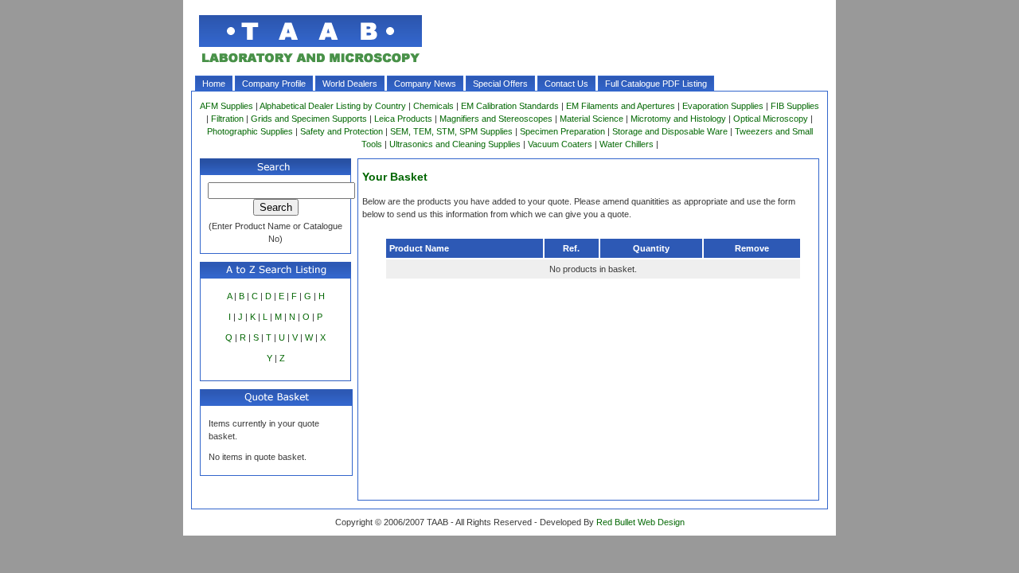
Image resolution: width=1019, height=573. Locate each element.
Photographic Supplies (250, 131)
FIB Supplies (795, 106)
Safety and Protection (341, 131)
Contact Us (566, 83)
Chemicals (433, 106)
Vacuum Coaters (560, 144)
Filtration (227, 118)
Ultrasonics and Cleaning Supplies (455, 144)
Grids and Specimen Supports (309, 118)
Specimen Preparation (562, 131)
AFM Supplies (226, 106)
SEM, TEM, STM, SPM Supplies (451, 131)
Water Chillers (626, 144)
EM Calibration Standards (510, 106)
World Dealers (349, 83)
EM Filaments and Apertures (620, 106)
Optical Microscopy (770, 118)
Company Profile (274, 83)
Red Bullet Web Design (640, 522)
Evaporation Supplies (722, 106)
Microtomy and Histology (678, 118)
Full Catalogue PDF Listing (656, 83)
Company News (425, 83)
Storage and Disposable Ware (670, 131)
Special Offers (500, 83)
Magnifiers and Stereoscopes (495, 118)
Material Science (591, 118)
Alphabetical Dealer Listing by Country (333, 106)
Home (213, 83)
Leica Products (403, 118)
